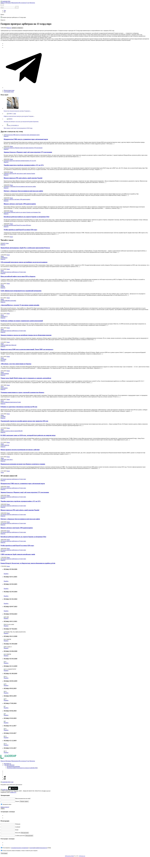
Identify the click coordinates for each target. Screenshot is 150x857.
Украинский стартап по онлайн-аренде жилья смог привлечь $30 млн (24, 421)
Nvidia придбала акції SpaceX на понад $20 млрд (20, 229)
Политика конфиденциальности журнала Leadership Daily (22, 767)
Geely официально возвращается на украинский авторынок (21, 290)
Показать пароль (24, 801)
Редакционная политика (13, 766)
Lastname (17, 827)
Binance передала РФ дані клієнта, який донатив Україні (23, 178)
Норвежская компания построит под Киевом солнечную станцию (23, 464)
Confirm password (20, 835)
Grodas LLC (13, 792)
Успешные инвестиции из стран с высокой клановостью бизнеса (22, 392)
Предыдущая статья (9, 90)
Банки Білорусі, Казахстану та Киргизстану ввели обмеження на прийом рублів (28, 563)
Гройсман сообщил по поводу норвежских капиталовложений (22, 321)
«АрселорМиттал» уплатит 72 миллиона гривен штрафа (20, 305)
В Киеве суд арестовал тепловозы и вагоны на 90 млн (19, 407)
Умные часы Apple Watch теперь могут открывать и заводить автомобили (26, 378)
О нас (27, 2)
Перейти (6, 573)
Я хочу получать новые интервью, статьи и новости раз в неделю (19, 850)
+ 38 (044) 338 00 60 (9, 765)
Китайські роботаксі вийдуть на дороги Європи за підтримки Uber (26, 216)
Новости (3, 2)
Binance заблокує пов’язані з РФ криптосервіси (20, 204)
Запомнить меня (6, 804)
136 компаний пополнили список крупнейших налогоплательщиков (24, 262)
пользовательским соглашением (19, 847)
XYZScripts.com (82, 855)
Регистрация (4, 853)
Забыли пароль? (5, 807)
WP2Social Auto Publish (69, 855)
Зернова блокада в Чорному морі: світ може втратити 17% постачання (28, 152)
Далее (11, 146)
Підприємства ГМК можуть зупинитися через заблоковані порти (26, 139)
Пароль (17, 801)
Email (16, 829)
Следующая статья (9, 91)
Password (17, 832)
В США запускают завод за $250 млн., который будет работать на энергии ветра (28, 435)
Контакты (32, 2)
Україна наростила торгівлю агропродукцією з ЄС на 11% (24, 165)
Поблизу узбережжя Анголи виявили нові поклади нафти (23, 191)
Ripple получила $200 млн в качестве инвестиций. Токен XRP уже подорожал (27, 349)
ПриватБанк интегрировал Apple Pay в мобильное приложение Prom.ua (25, 248)
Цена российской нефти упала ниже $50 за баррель (18, 276)
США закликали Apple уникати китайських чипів (18, 554)
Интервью (8, 2)
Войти (2, 808)
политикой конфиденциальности (38, 847)
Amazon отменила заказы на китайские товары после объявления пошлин (26, 335)
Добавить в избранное (17, 27)
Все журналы (22, 2)
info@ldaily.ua (7, 763)
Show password (24, 832)
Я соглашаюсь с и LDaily (26, 847)
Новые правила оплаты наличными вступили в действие (20, 449)
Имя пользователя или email (22, 798)
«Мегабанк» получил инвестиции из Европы (16, 364)
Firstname (17, 824)
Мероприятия (15, 2)
